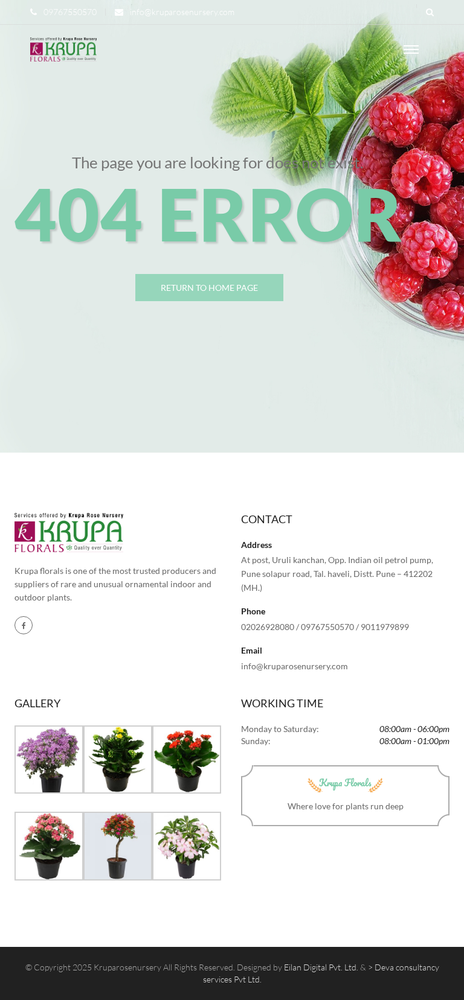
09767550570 (70, 12)
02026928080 (267, 627)
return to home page (209, 287)
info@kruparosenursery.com (182, 12)
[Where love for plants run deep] (63, 49)
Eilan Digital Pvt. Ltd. (321, 967)
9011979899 (385, 627)
